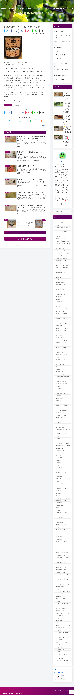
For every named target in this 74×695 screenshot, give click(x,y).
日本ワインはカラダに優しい (62, 65)
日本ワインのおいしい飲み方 (62, 42)
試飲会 (58, 51)
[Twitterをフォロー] (9, 120)
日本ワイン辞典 (9, 105)
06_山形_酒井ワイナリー (19, 105)
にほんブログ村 (58, 673)
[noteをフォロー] (20, 120)
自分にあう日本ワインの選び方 (62, 36)
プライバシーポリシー (59, 690)
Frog (62, 162)
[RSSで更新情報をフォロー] (41, 120)
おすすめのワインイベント (62, 47)
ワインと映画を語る (60, 76)
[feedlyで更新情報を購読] (31, 120)
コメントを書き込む (25, 239)
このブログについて (60, 79)
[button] (71, 211)
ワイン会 (58, 58)
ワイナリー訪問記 (61, 55)
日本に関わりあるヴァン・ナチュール (62, 71)
